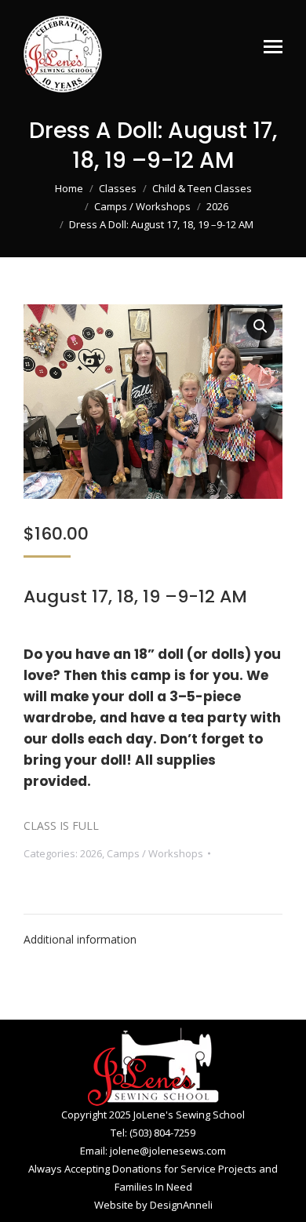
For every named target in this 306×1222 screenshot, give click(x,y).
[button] (260, 326)
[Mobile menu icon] (273, 47)
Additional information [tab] (80, 939)
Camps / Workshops (155, 853)
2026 (91, 853)
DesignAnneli (181, 1205)
